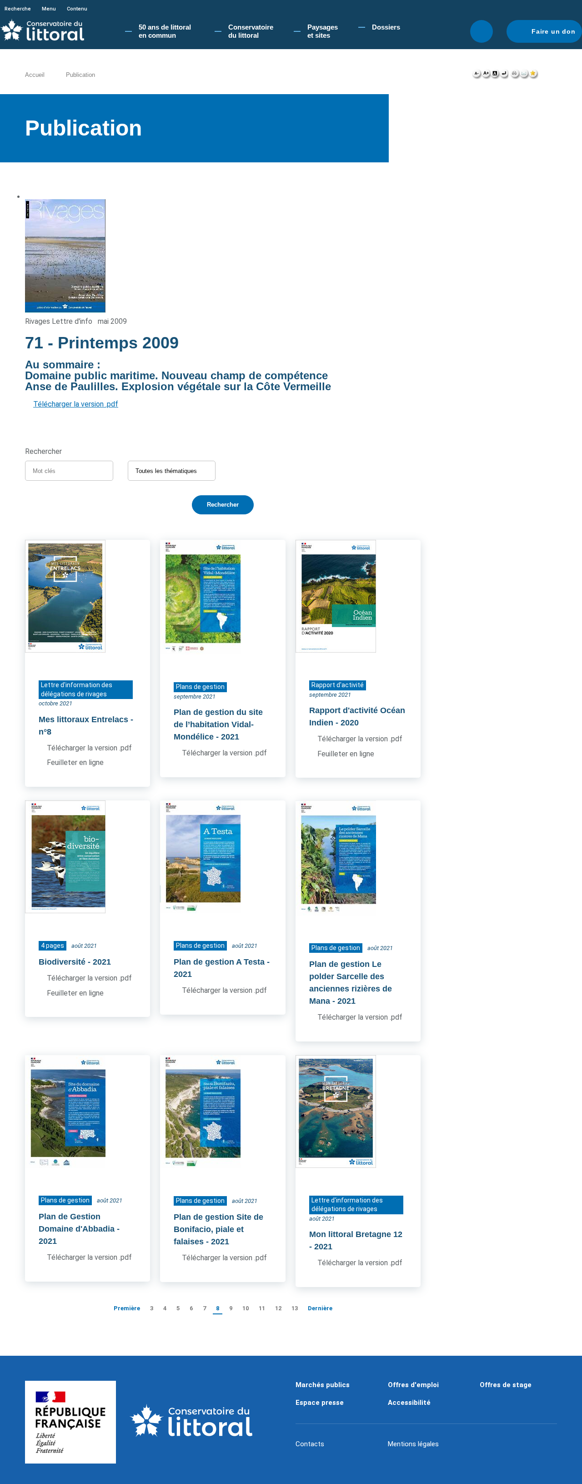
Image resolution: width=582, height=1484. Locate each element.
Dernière (320, 1308)
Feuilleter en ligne (75, 762)
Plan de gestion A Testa (219, 961)
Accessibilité (409, 1402)
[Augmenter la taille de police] (486, 75)
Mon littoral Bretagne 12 (355, 1234)
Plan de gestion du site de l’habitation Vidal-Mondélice (218, 724)
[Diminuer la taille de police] (477, 75)
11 (262, 1308)
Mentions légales (413, 1444)
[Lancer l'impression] (515, 75)
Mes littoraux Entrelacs (83, 719)
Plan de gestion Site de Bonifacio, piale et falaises (218, 1229)
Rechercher (481, 31)
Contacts (310, 1444)
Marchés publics (323, 1385)
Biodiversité (62, 961)
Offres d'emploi (413, 1385)
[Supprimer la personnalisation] (503, 75)
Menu (49, 9)
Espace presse (320, 1402)
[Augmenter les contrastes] (494, 75)
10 (245, 1308)
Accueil (35, 74)
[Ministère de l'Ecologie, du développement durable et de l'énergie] (70, 1422)
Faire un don (554, 31)
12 (278, 1308)
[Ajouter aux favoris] (533, 75)
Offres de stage (506, 1385)
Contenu (77, 9)
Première (127, 1308)
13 (294, 1308)
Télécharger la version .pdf (75, 404)
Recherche (18, 9)
